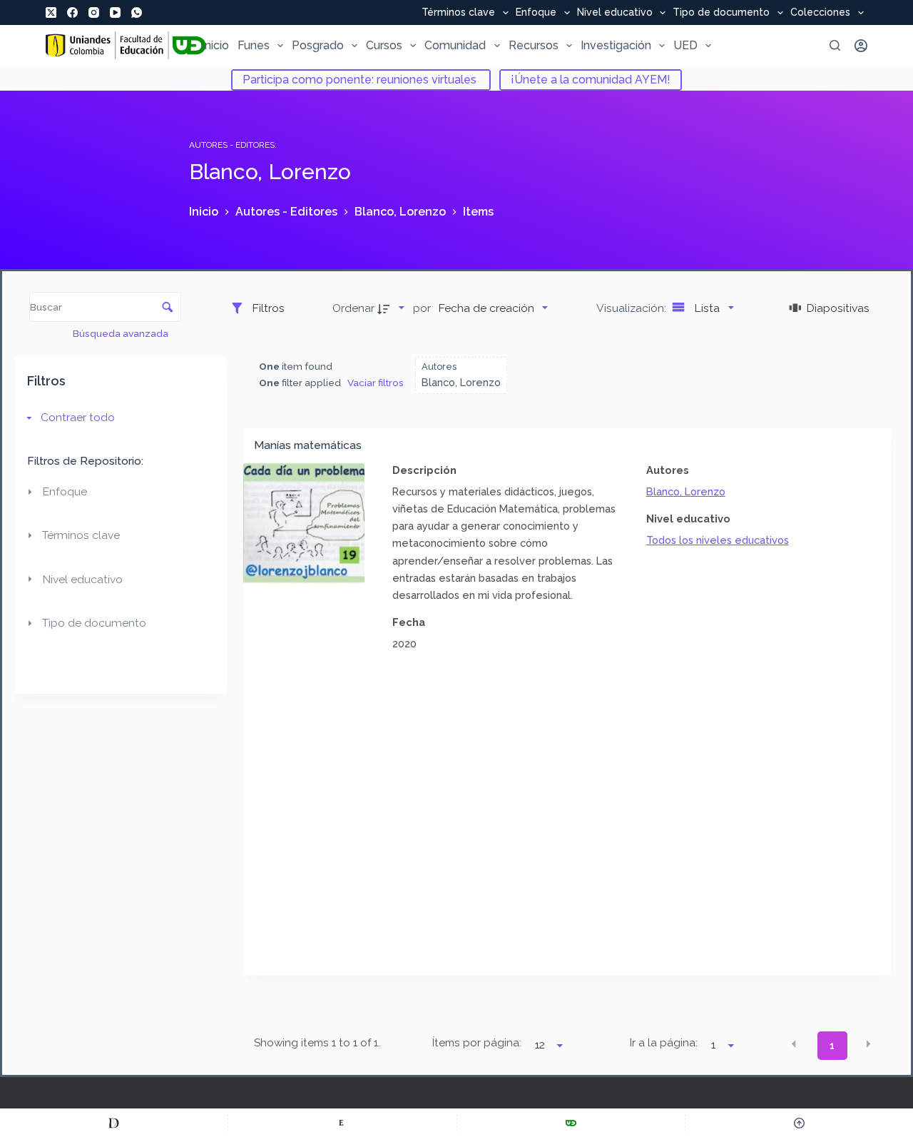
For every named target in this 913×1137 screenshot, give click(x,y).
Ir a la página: (664, 1042)
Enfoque (536, 13)
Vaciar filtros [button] (375, 382)
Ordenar (353, 308)
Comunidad (455, 45)
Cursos (384, 45)
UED (685, 45)
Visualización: (632, 308)
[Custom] (114, 1122)
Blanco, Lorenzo (685, 491)
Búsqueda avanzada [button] (121, 333)
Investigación (616, 45)
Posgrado (318, 45)
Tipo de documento (721, 13)
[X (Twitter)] (51, 12)
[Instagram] (93, 12)
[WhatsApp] (136, 12)
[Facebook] (72, 12)
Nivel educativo (615, 13)
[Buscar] (835, 45)
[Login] (861, 45)
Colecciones (820, 13)
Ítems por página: (476, 1042)
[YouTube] (115, 12)
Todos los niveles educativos (717, 540)
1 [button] (832, 1045)
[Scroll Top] (799, 1122)
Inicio (215, 45)
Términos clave (458, 13)
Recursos (533, 45)
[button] (794, 1044)
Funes (254, 45)
